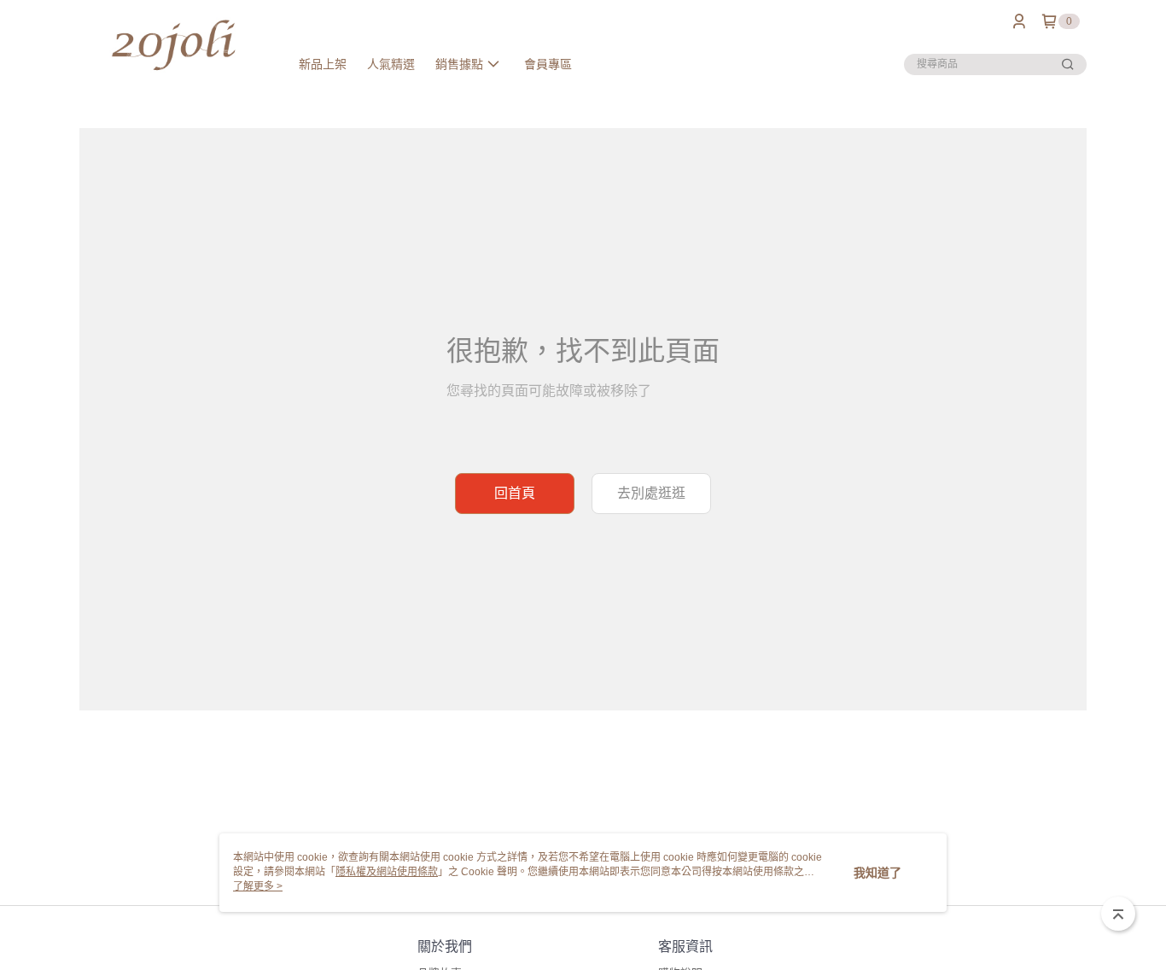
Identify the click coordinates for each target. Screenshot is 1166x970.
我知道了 (877, 872)
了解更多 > (258, 886)
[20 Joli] (174, 45)
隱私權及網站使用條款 (386, 872)
